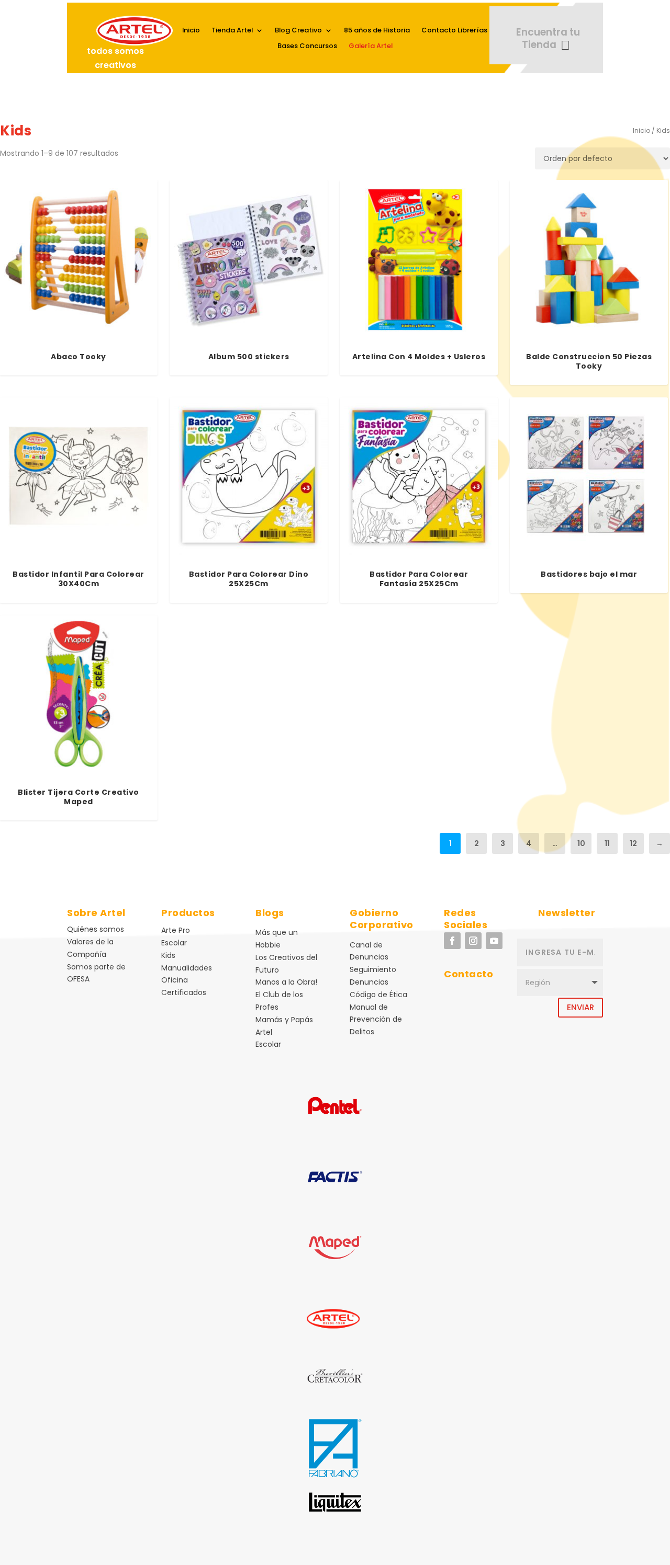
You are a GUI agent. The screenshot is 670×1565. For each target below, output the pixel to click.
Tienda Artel (232, 31)
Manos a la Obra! (286, 982)
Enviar (580, 1007)
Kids (168, 955)
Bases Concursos (307, 46)
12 (633, 843)
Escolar (174, 943)
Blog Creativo (298, 31)
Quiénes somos (95, 929)
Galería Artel (371, 46)
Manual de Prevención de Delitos (376, 1019)
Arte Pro (175, 930)
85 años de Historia (377, 31)
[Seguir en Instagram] (473, 940)
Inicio (191, 31)
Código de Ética (378, 994)
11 (607, 843)
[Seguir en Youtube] (494, 940)
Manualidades (186, 968)
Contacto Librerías (454, 31)
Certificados (183, 992)
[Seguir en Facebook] (452, 940)
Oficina (174, 980)
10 (581, 843)
